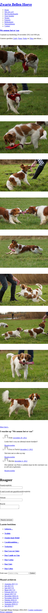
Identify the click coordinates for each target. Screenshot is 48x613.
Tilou (32, 38)
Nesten (6, 18)
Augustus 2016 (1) (11, 604)
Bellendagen (8, 22)
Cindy (15, 38)
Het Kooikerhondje (11, 14)
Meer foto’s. (4, 427)
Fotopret (7, 20)
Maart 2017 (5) (9, 590)
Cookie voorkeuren (35, 610)
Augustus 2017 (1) (11, 584)
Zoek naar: (4, 573)
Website (3, 498)
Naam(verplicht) (5, 485)
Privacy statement (6, 612)
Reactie (2, 504)
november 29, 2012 (20, 438)
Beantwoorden (9, 445)
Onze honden (9, 16)
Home (6, 10)
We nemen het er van (9, 30)
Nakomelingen (9, 24)
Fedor (25, 38)
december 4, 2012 (21, 461)
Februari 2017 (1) (10, 592)
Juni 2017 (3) (9, 588)
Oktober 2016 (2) (10, 600)
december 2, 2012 (26, 449)
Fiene (20, 38)
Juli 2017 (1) (8, 586)
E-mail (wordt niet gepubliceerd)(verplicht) (15, 491)
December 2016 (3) (11, 596)
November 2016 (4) (11, 598)
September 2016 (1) (11, 602)
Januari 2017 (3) (10, 594)
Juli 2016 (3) (8, 606)
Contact (7, 26)
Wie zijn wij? (9, 12)
